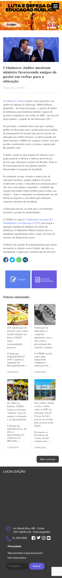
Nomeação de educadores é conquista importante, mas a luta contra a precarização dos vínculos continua (43, 337)
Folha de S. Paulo (15, 100)
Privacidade (14, 546)
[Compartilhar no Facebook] (5, 259)
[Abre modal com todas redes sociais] (25, 259)
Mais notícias (48, 459)
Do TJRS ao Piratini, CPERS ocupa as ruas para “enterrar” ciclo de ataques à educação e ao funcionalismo (17, 411)
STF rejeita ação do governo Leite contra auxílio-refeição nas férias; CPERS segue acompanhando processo (17, 337)
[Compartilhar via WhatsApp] (19, 259)
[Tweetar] (12, 259)
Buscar (37, 566)
